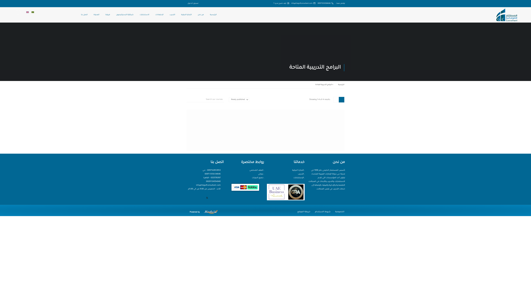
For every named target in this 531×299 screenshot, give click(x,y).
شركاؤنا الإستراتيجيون (125, 15)
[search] (188, 99)
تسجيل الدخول (193, 3)
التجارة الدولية (186, 15)
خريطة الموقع (303, 212)
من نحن (201, 15)
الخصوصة (339, 212)
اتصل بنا (84, 15)
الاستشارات (144, 15)
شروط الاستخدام (322, 212)
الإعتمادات (159, 15)
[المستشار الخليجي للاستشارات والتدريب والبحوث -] (506, 15)
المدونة (96, 15)
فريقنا (107, 15)
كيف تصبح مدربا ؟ (279, 3)
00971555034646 (324, 3)
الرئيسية (213, 15)
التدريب (172, 15)
